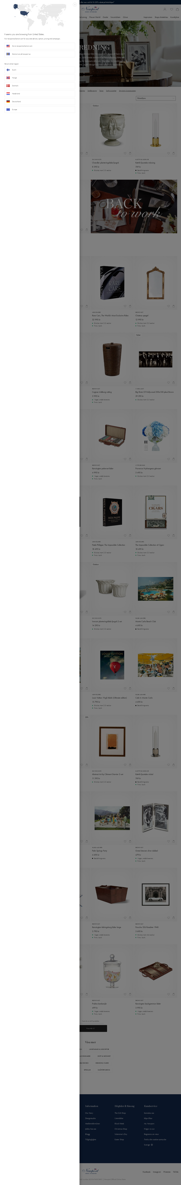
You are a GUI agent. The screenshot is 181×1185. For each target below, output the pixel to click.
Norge (14, 78)
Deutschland (16, 101)
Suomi (14, 70)
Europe (14, 109)
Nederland (16, 93)
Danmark (15, 86)
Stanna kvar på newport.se (21, 54)
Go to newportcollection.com (22, 46)
